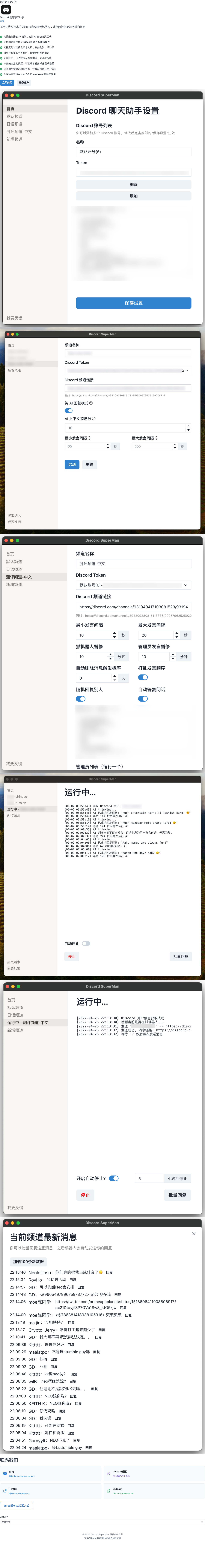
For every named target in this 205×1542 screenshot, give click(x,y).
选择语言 (4, 1517)
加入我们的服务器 (121, 1476)
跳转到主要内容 (8, 1)
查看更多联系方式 (18, 1505)
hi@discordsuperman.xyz (22, 1476)
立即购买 (7, 82)
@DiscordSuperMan (19, 1493)
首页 (2, 20)
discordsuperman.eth (123, 1493)
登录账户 (24, 82)
